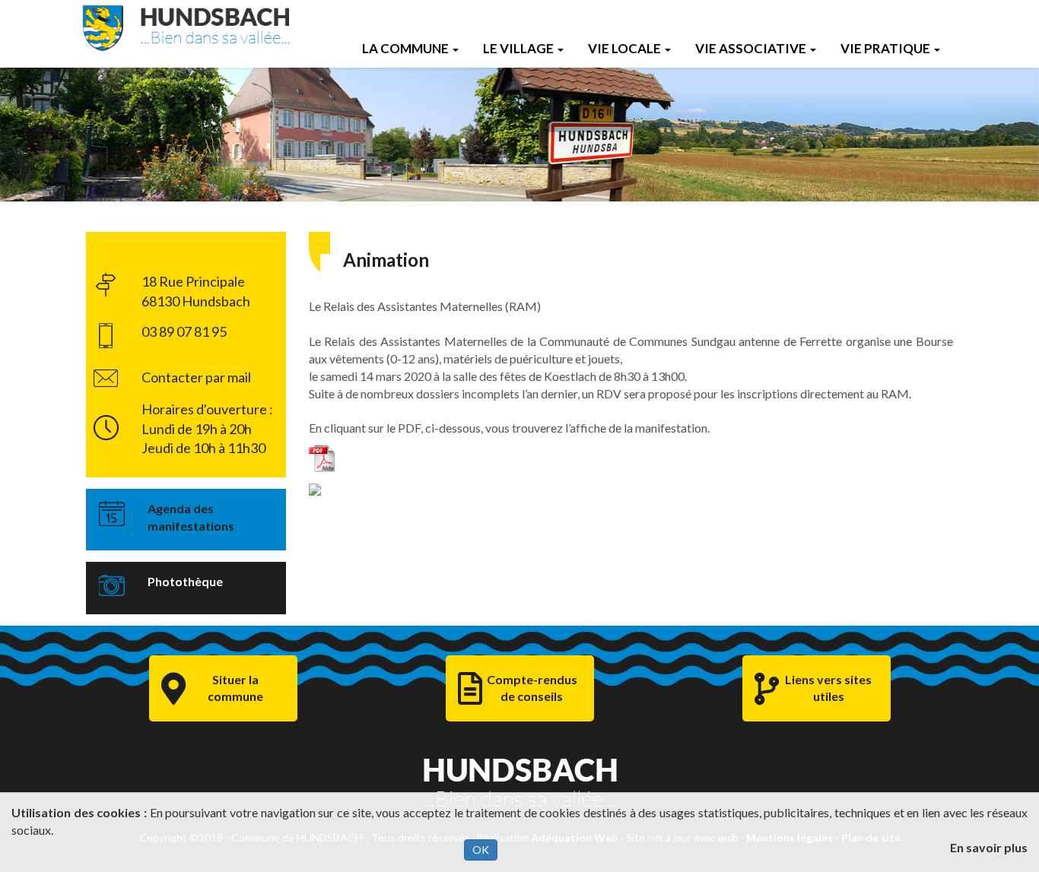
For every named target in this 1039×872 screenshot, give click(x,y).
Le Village (518, 48)
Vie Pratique (885, 48)
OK (480, 849)
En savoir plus (989, 847)
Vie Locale (624, 48)
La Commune (405, 48)
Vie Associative (750, 48)
